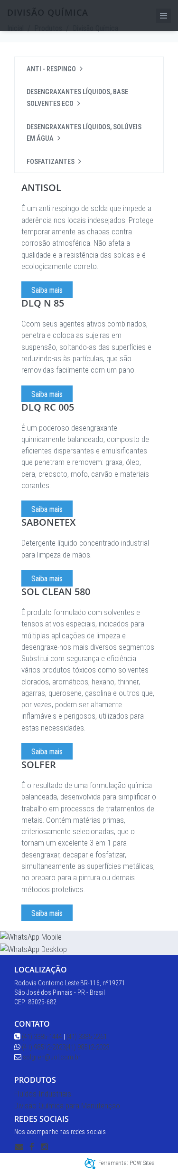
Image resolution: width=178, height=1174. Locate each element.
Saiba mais (47, 290)
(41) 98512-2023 (44, 1047)
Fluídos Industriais (42, 1093)
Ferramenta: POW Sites (126, 1162)
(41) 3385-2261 (86, 1036)
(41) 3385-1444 (41, 1036)
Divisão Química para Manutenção (67, 1105)
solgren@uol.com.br (51, 1057)
